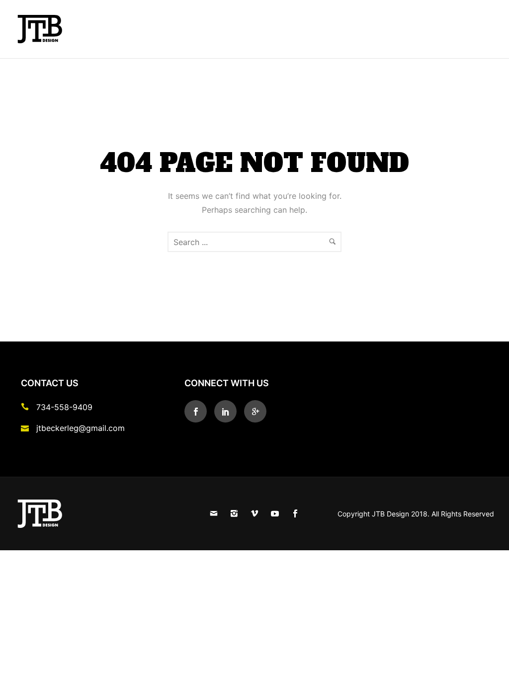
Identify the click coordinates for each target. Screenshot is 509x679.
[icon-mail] (216, 513)
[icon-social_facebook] (198, 411)
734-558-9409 (64, 407)
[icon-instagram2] (236, 513)
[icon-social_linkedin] (228, 411)
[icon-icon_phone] (27, 407)
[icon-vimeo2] (257, 513)
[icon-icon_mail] (27, 428)
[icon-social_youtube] (277, 513)
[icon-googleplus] (255, 411)
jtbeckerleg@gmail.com (80, 428)
